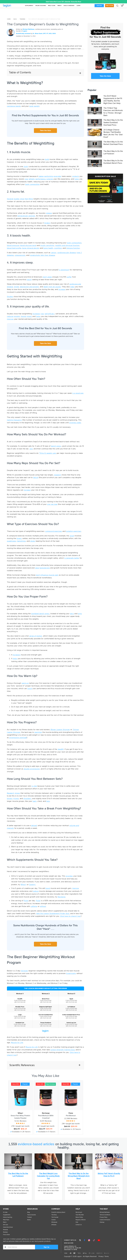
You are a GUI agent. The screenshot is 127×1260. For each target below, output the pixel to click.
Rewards (5, 1229)
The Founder (54, 1217)
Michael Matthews (28, 29)
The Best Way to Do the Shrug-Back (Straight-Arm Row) (78, 1176)
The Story (54, 1214)
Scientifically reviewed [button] (23, 33)
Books (29, 1219)
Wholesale (54, 1222)
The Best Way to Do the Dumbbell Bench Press (113, 162)
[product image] (20, 1098)
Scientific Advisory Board (58, 1212)
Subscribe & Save (8, 1227)
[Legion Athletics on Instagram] (89, 1240)
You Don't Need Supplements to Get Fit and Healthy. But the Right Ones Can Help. (112, 99)
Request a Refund (80, 1219)
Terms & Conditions (105, 1214)
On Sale (5, 1212)
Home (9, 19)
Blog (15, 19)
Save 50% (99, 5)
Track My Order (80, 1214)
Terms (107, 1256)
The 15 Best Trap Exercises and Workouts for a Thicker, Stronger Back (113, 111)
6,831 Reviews (46, 1121)
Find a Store (109, 5)
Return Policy (79, 1217)
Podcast (29, 1217)
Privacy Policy (103, 1217)
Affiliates (53, 1224)
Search (117, 5)
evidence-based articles (36, 1144)
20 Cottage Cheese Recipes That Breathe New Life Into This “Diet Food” (113, 133)
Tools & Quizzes (31, 1214)
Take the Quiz (45, 130)
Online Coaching (7, 1217)
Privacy (101, 1256)
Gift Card (5, 1224)
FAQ (77, 1222)
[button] (41, 2)
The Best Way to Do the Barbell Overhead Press (113, 143)
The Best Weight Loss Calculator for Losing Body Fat (48, 1176)
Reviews (5, 1232)
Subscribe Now (76, 1)
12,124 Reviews (20, 1121)
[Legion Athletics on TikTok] (94, 1240)
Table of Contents (20, 72)
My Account (79, 1212)
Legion (11, 5)
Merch (4, 1222)
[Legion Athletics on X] (80, 1240)
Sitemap (102, 1222)
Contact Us (79, 1224)
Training (22, 19)
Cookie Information (105, 1219)
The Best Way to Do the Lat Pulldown (113, 152)
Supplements (6, 1214)
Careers (53, 1219)
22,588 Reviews (70, 1118)
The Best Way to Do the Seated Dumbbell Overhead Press (113, 122)
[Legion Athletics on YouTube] (99, 1240)
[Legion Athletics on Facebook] (84, 1240)
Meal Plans (6, 1219)
